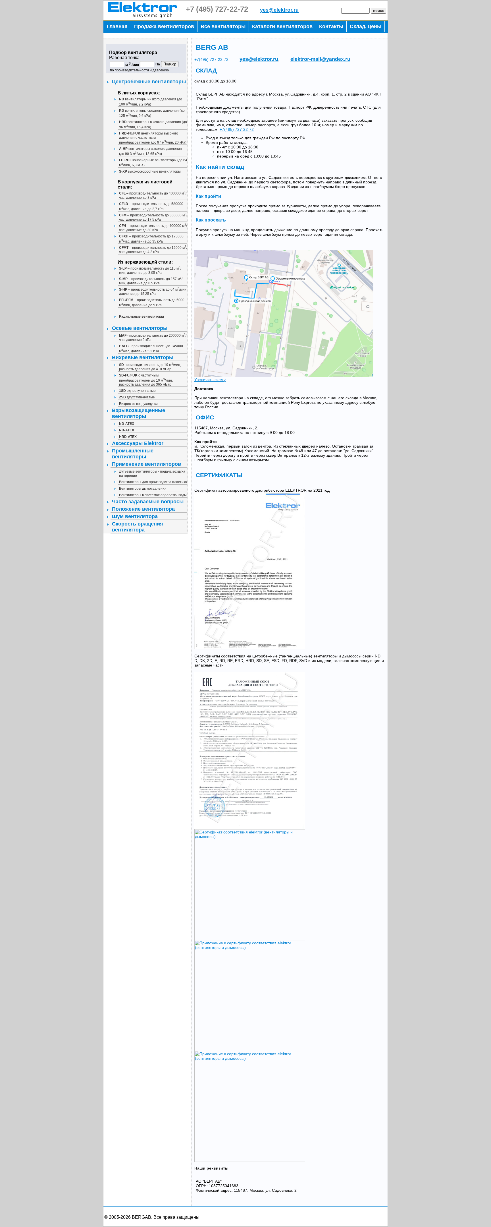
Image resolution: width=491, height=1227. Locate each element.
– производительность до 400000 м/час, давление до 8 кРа (152, 195)
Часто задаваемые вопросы (148, 501)
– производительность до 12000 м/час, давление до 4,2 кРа (153, 250)
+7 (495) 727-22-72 (217, 9)
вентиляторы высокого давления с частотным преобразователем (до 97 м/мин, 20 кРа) (152, 137)
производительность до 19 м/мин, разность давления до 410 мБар (150, 367)
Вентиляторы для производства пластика (153, 482)
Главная (117, 26)
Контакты (331, 26)
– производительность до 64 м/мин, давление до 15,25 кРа (153, 291)
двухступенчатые (137, 397)
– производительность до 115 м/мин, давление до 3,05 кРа (150, 270)
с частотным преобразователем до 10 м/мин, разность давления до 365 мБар (146, 379)
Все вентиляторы (223, 26)
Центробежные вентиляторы (149, 81)
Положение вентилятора (143, 509)
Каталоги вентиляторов (282, 26)
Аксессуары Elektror (137, 443)
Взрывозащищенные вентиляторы (138, 413)
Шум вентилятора (135, 516)
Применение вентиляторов (146, 464)
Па (157, 64)
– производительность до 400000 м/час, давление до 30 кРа (153, 228)
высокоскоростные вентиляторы (150, 171)
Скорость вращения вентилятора (137, 527)
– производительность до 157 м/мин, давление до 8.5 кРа (150, 281)
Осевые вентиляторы (139, 328)
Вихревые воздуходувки (138, 404)
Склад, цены (365, 26)
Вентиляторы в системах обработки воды (153, 495)
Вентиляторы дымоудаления (143, 489)
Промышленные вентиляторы (132, 454)
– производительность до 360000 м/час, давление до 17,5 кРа (153, 217)
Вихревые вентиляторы (142, 357)
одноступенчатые (137, 391)
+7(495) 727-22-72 (211, 59)
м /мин (132, 65)
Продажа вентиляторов (164, 26)
